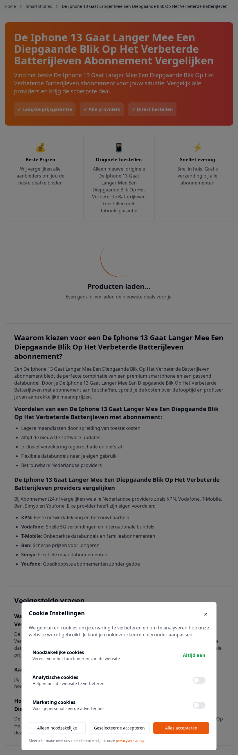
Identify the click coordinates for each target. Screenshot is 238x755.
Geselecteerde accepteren (119, 728)
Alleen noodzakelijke (57, 728)
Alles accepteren (181, 728)
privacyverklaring (130, 740)
